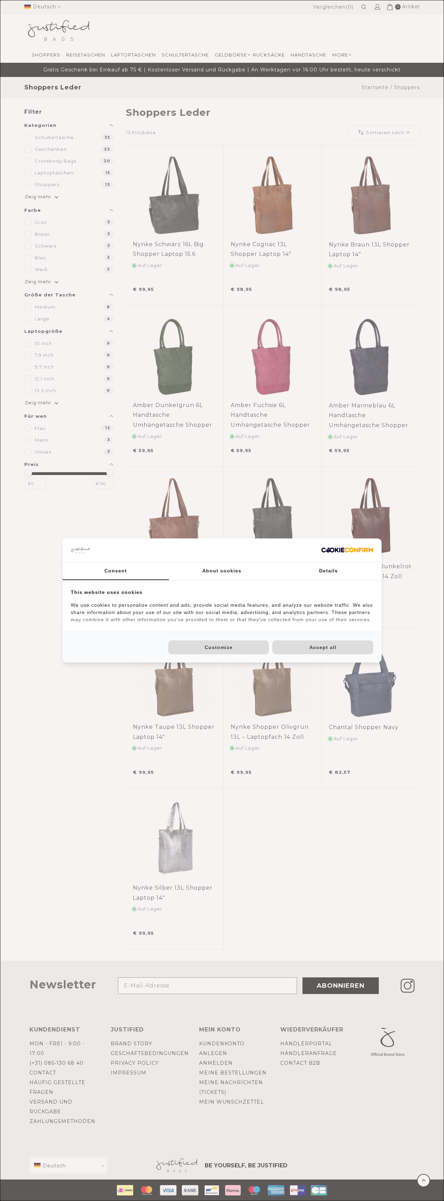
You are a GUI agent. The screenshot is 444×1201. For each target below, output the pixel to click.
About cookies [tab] (221, 570)
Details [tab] (328, 570)
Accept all (322, 647)
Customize (219, 647)
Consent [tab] (115, 570)
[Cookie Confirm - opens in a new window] (347, 550)
